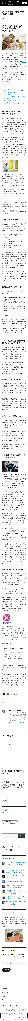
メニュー (5, 18)
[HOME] (3, 1005)
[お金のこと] (10, 1005)
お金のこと (5, 992)
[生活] (13, 1005)
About (3, 1000)
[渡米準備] (6, 1005)
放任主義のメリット (9, 92)
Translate (13, 823)
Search (4, 832)
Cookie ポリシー (10, 1014)
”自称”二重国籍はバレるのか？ (14, 881)
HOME (4, 984)
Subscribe (6, 969)
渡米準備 (4, 988)
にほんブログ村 (6, 812)
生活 (3, 996)
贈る (24, 3)
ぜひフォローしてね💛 (9, 951)
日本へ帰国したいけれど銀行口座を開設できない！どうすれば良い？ (15, 865)
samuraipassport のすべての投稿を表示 (16, 722)
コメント (21, 755)
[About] (16, 1005)
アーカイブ (5, 798)
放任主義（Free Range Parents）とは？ (14, 90)
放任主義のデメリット (10, 94)
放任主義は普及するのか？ (11, 100)
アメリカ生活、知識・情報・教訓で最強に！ (14, 12)
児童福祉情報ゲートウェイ (15, 403)
